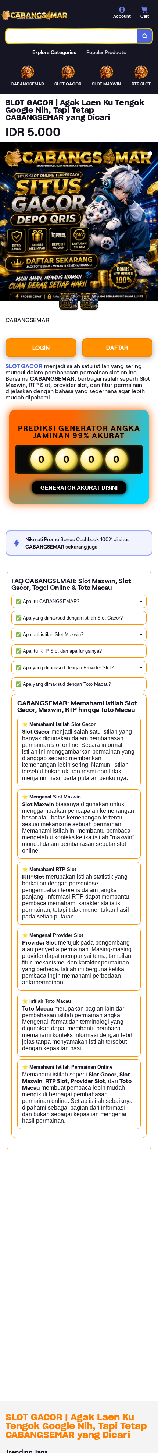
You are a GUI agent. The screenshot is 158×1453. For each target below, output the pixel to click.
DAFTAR (117, 348)
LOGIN (41, 348)
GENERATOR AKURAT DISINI (79, 487)
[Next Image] (152, 223)
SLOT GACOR (24, 366)
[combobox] (72, 36)
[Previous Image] (6, 223)
